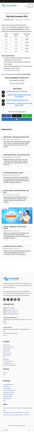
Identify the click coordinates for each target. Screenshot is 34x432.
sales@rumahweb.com (12, 311)
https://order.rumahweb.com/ (12, 70)
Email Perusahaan (7, 361)
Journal (5, 372)
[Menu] (30, 6)
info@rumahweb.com (12, 309)
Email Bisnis (6, 359)
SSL (4, 357)
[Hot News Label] (3, 1)
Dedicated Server (7, 353)
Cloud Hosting (6, 349)
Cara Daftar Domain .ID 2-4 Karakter (16, 91)
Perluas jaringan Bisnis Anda (13, 172)
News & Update (11, 13)
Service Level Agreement (9, 390)
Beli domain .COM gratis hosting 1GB (16, 137)
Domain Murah (7, 355)
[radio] (11, 84)
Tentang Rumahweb (8, 384)
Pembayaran (6, 386)
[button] (26, 6)
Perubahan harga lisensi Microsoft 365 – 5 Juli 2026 (16, 412)
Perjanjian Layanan (8, 394)
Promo (17, 13)
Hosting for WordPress (8, 347)
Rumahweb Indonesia (9, 19)
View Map (5, 335)
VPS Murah (6, 351)
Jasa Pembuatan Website (9, 365)
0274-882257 (11, 307)
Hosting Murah (7, 345)
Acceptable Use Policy (8, 392)
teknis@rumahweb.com (13, 313)
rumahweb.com (27, 19)
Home (6, 13)
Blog (4, 374)
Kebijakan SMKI (7, 398)
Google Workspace (8, 363)
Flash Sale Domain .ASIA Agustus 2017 (17, 155)
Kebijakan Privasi (7, 396)
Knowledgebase (7, 388)
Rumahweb (5, 27)
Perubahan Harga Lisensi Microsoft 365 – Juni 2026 (16, 414)
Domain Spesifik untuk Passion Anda (17, 100)
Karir (4, 400)
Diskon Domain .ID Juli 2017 (13, 246)
